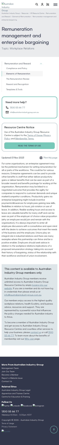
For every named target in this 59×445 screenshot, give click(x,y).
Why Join (29, 338)
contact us (35, 332)
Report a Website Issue (12, 378)
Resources (25, 13)
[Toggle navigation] (55, 4)
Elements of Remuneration (21, 17)
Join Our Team (8, 371)
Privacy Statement (9, 426)
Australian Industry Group (11, 13)
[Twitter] (6, 406)
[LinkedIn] (15, 406)
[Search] (36, 4)
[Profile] (42, 4)
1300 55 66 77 (17, 107)
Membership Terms (24, 138)
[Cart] (47, 4)
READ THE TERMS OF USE (29, 145)
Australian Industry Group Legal (16, 390)
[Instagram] (38, 406)
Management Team (10, 368)
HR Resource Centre (37, 13)
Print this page (50, 157)
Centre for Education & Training (16, 396)
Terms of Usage (35, 135)
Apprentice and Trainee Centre (15, 393)
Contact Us (7, 381)
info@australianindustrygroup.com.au (24, 112)
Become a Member (10, 375)
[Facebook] (26, 406)
